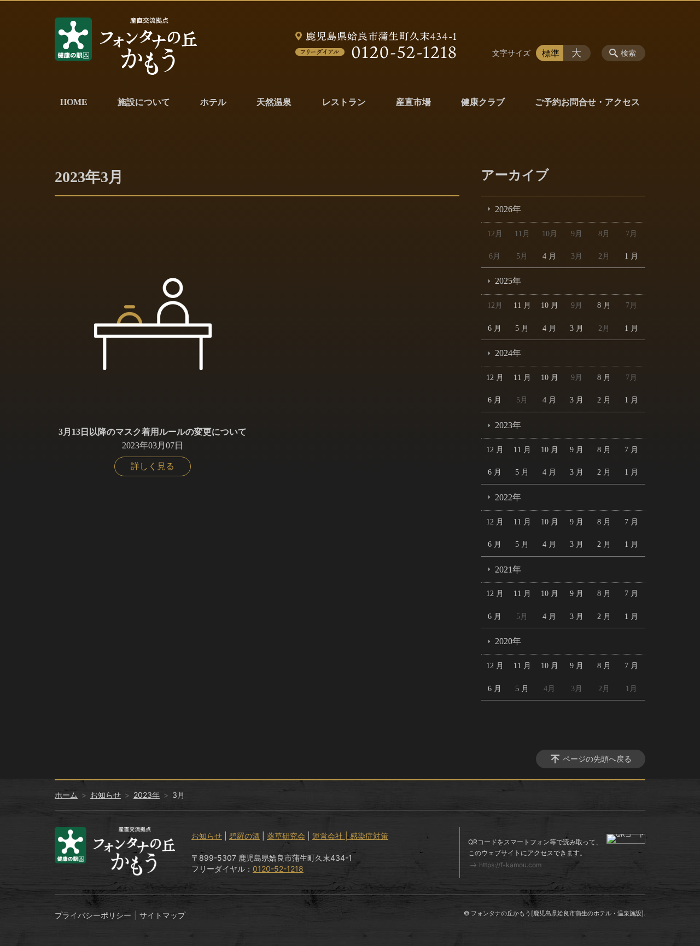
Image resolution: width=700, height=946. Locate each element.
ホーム (66, 794)
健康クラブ (483, 102)
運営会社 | (331, 835)
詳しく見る (152, 466)
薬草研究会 (286, 835)
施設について (144, 102)
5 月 (522, 328)
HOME (74, 102)
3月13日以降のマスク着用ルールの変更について (153, 431)
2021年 (508, 569)
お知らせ (105, 794)
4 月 (549, 256)
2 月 (604, 400)
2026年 (508, 209)
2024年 (508, 353)
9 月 (577, 450)
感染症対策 (369, 835)
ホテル (213, 102)
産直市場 (413, 102)
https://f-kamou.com (510, 865)
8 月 (604, 305)
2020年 (508, 641)
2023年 (508, 425)
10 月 (549, 305)
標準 (550, 53)
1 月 (631, 256)
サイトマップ (162, 915)
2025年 (508, 280)
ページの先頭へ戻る (597, 758)
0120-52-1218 (278, 868)
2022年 (508, 497)
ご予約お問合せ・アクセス (587, 102)
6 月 (494, 328)
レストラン (344, 102)
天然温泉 (273, 102)
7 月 (631, 450)
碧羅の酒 (244, 835)
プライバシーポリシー (93, 915)
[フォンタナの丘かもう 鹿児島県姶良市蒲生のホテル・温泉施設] (126, 46)
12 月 (495, 377)
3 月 (577, 328)
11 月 (522, 305)
